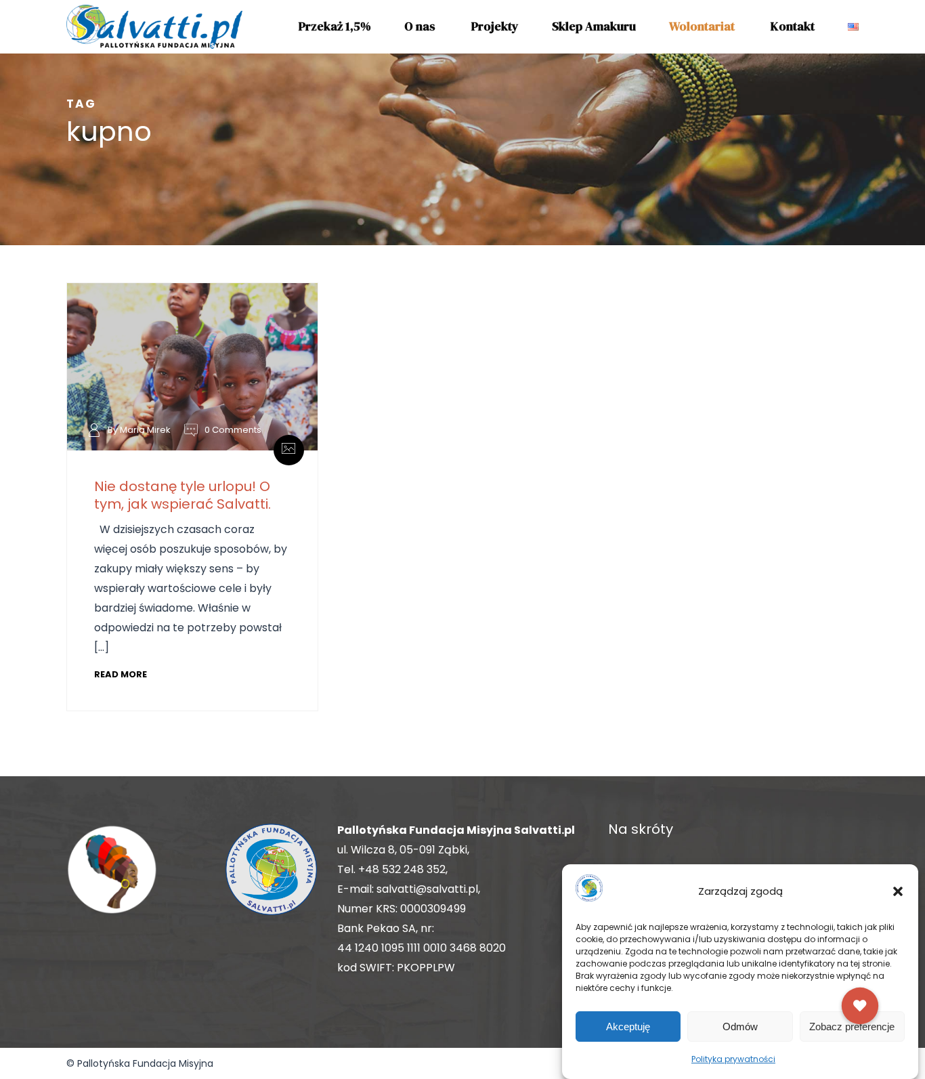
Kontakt (793, 26)
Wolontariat (702, 26)
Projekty (495, 26)
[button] (898, 891)
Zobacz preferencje (852, 1026)
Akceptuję (628, 1026)
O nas (419, 26)
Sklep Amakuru (594, 26)
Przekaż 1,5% (335, 26)
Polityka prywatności (733, 1059)
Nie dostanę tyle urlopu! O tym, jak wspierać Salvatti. (182, 495)
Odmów (740, 1026)
